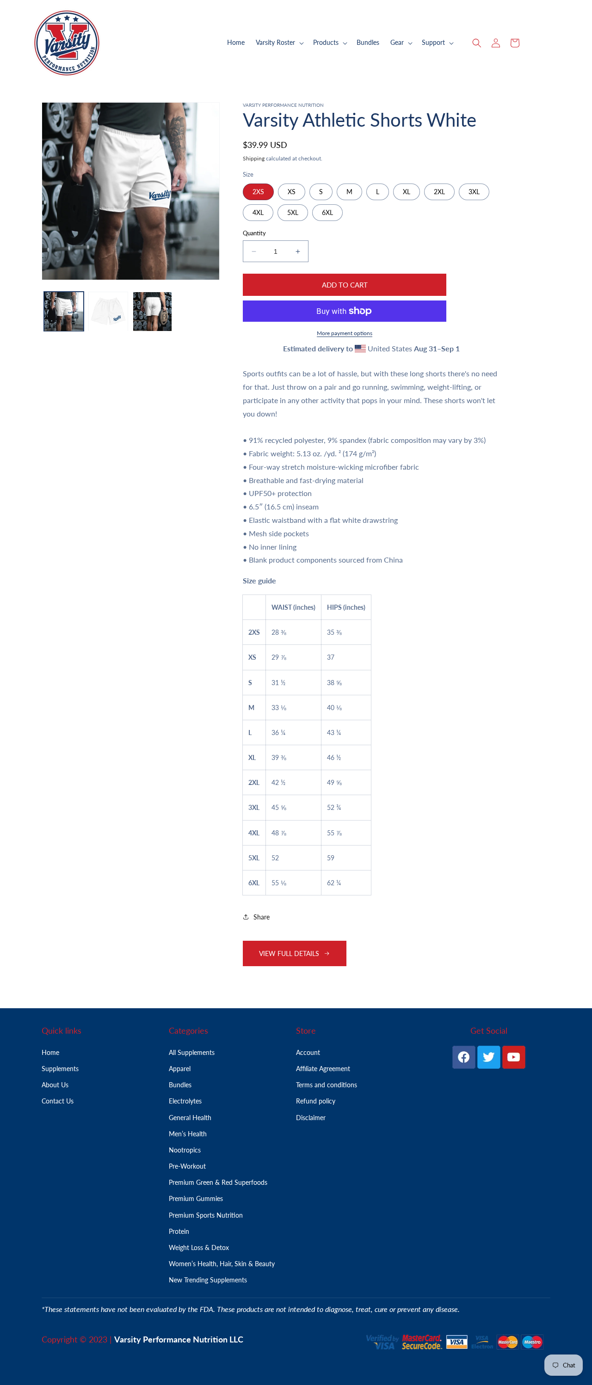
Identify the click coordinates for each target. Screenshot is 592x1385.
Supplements (60, 1068)
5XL (292, 212)
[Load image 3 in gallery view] (153, 311)
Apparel (180, 1068)
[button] (279, 42)
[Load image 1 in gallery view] (64, 311)
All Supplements (192, 1052)
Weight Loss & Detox (199, 1247)
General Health (190, 1117)
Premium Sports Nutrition (206, 1215)
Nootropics (185, 1150)
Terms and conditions (326, 1085)
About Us (55, 1085)
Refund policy (315, 1101)
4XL (258, 212)
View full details (289, 953)
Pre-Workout (187, 1166)
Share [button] (261, 917)
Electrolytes (185, 1101)
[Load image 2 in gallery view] (108, 311)
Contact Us (58, 1101)
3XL (474, 192)
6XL (327, 212)
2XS (258, 192)
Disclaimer (311, 1117)
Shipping (254, 158)
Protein (179, 1231)
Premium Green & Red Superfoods (218, 1182)
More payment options (344, 333)
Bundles (180, 1085)
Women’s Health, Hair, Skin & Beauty (222, 1264)
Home (50, 1052)
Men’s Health (188, 1134)
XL (406, 192)
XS (292, 192)
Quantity (254, 233)
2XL (439, 192)
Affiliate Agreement (323, 1068)
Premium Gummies (196, 1198)
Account (308, 1052)
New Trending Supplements (208, 1280)
